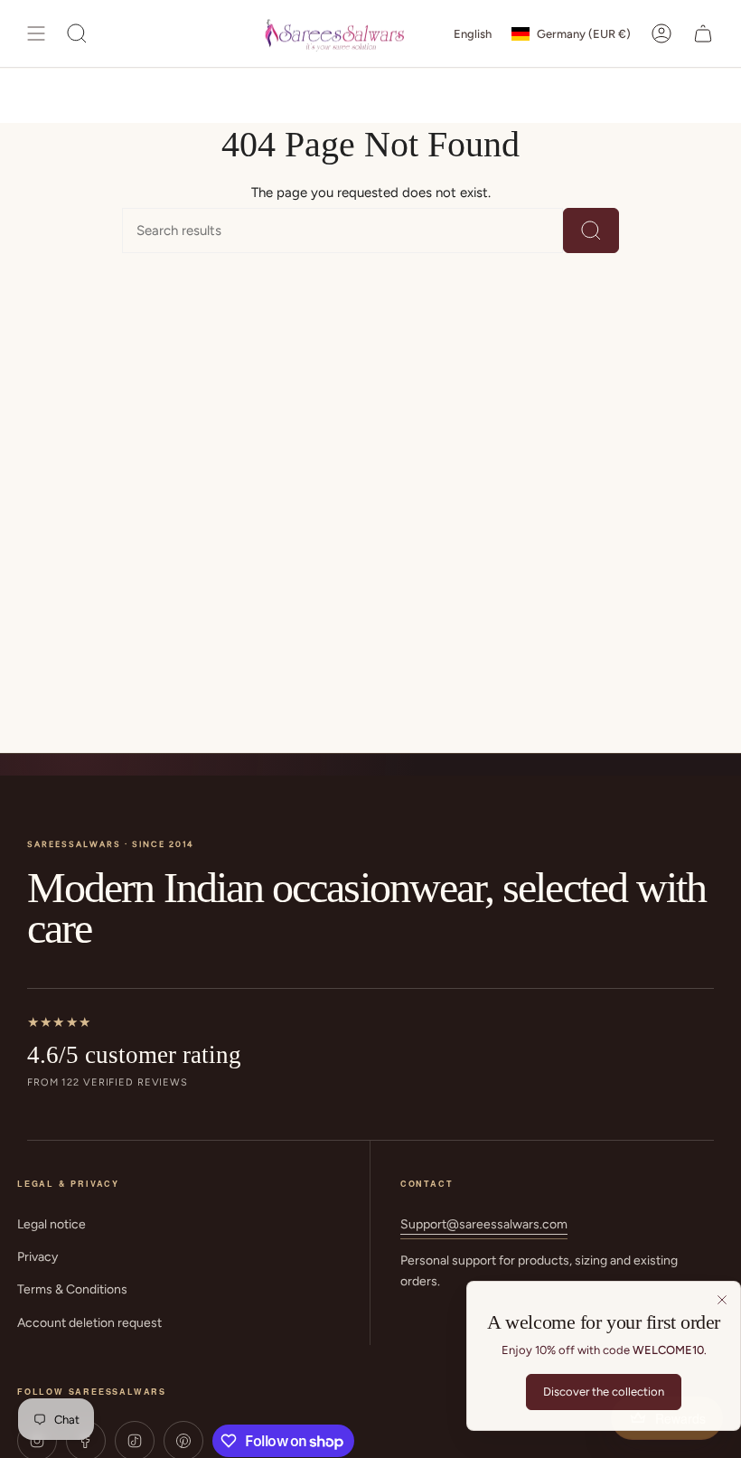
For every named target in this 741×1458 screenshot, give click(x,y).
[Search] (591, 230)
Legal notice (51, 1224)
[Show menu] (36, 33)
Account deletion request (89, 1323)
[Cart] (703, 33)
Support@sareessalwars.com (483, 1224)
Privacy (37, 1257)
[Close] (722, 1300)
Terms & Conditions (72, 1289)
